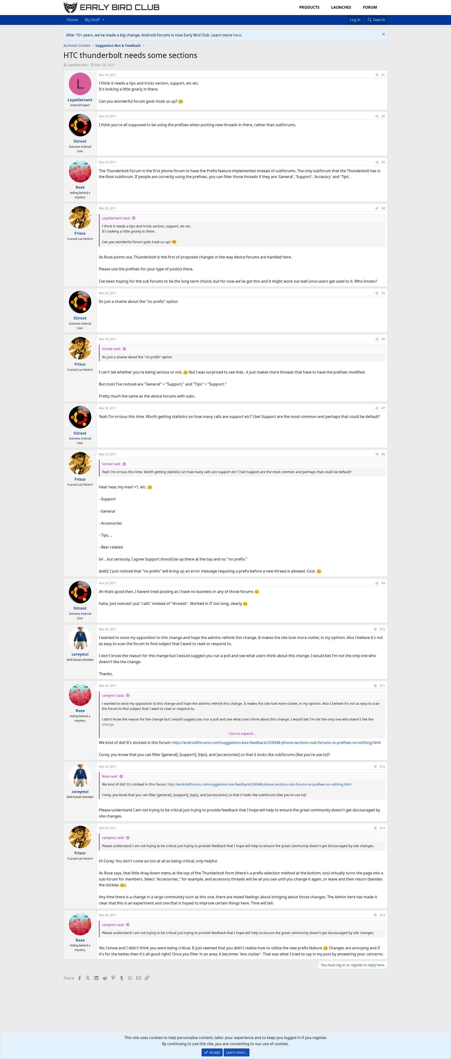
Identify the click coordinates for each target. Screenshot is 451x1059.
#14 (382, 915)
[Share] (377, 75)
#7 (383, 408)
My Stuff (92, 19)
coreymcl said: (113, 695)
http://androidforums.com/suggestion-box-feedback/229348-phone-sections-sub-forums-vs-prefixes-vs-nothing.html (276, 742)
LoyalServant (78, 64)
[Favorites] (344, 17)
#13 (382, 828)
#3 (383, 162)
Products (309, 7)
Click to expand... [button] (242, 733)
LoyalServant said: (116, 218)
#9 (383, 583)
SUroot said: (111, 349)
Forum (370, 7)
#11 (382, 686)
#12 (382, 767)
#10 (382, 629)
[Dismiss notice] (383, 34)
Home (72, 19)
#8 (383, 454)
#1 (383, 75)
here (237, 35)
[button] (103, 20)
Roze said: (110, 776)
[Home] (340, 17)
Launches (341, 7)
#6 (383, 339)
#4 (383, 208)
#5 (383, 293)
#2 (383, 116)
